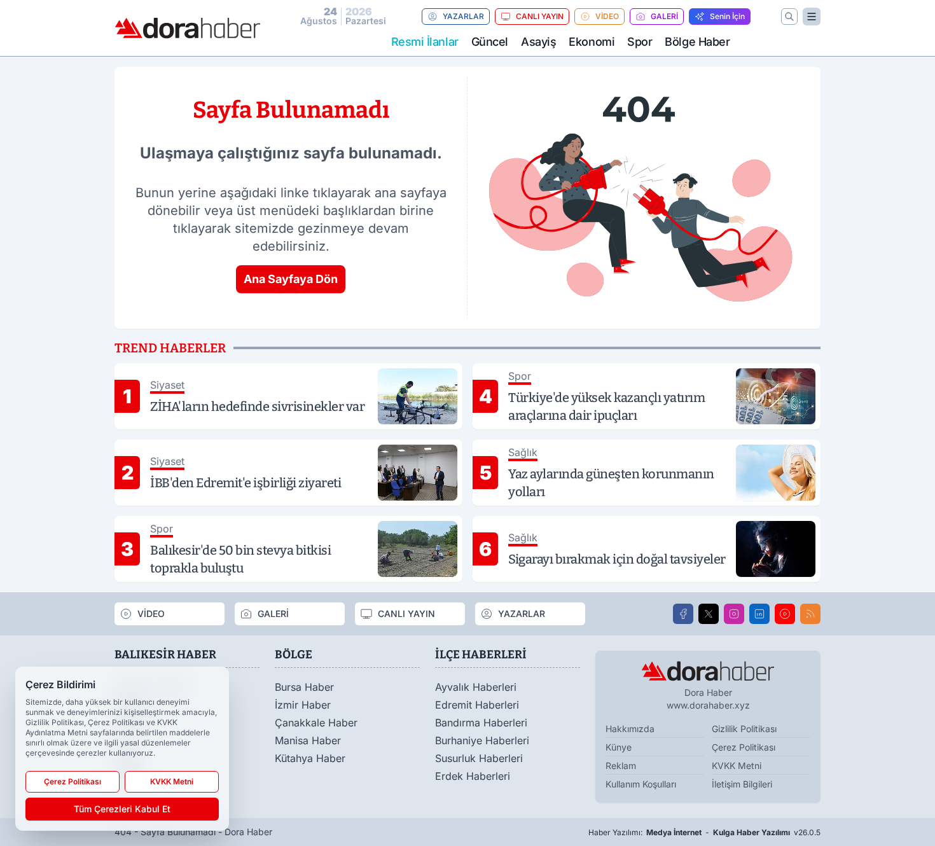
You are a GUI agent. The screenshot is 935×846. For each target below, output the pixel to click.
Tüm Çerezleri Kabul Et (122, 808)
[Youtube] (785, 614)
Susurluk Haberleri (479, 758)
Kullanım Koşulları (641, 784)
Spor (639, 41)
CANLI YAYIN (540, 16)
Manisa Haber (308, 740)
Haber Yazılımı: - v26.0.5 (704, 832)
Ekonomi (591, 41)
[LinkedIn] (759, 614)
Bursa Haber (304, 687)
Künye (619, 747)
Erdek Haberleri (472, 776)
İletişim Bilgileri (742, 784)
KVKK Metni (736, 765)
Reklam (621, 765)
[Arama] (789, 16)
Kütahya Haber (310, 758)
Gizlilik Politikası (744, 728)
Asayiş (538, 41)
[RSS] (810, 614)
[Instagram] (734, 614)
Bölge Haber (697, 41)
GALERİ (664, 16)
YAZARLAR (463, 16)
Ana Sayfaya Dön (291, 279)
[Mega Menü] (812, 16)
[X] (708, 614)
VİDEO (607, 16)
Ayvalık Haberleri (475, 687)
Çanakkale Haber (316, 722)
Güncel (489, 41)
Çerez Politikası (743, 747)
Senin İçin (727, 16)
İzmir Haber (303, 704)
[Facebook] (683, 614)
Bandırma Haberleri (481, 722)
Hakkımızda (630, 728)
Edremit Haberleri (477, 704)
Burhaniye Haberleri (482, 740)
